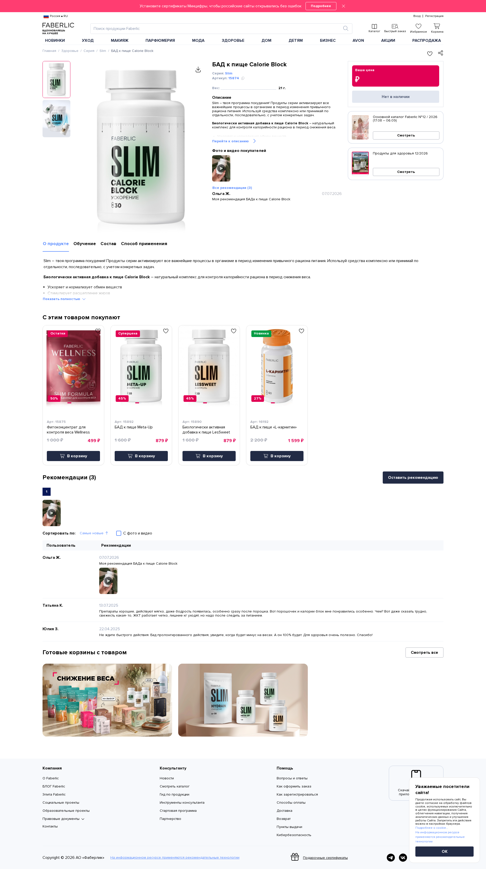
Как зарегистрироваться (297, 794)
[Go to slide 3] (74, 402)
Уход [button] (88, 40)
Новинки (55, 40)
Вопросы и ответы (292, 778)
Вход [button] (416, 16)
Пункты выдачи (289, 827)
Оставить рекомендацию (413, 477)
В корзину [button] (77, 456)
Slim (102, 51)
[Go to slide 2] (72, 402)
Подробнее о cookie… (431, 828)
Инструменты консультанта (182, 802)
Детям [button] (296, 40)
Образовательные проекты (66, 810)
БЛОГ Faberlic (54, 786)
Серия (89, 51)
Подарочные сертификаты (325, 858)
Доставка (284, 810)
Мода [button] (198, 40)
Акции (388, 40)
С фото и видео (137, 533)
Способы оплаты (291, 802)
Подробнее (321, 6)
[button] (243, 6)
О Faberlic (51, 778)
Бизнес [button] (328, 40)
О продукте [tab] (56, 243)
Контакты (50, 826)
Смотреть (406, 135)
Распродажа (426, 40)
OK (445, 851)
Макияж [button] (120, 40)
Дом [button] (266, 40)
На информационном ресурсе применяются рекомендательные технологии (174, 858)
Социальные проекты (61, 802)
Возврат (284, 819)
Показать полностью (61, 299)
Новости (167, 778)
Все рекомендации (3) (232, 188)
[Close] (343, 6)
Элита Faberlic (54, 794)
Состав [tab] (108, 243)
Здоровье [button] (233, 40)
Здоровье (69, 51)
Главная (49, 51)
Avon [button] (358, 40)
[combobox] (217, 29)
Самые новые (92, 533)
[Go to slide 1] (69, 402)
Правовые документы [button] (61, 819)
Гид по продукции (174, 794)
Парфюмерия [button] (160, 40)
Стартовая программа (178, 810)
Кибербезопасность (294, 835)
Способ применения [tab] (144, 243)
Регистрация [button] (434, 16)
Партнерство (170, 819)
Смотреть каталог (175, 786)
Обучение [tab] (84, 243)
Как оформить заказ (294, 786)
